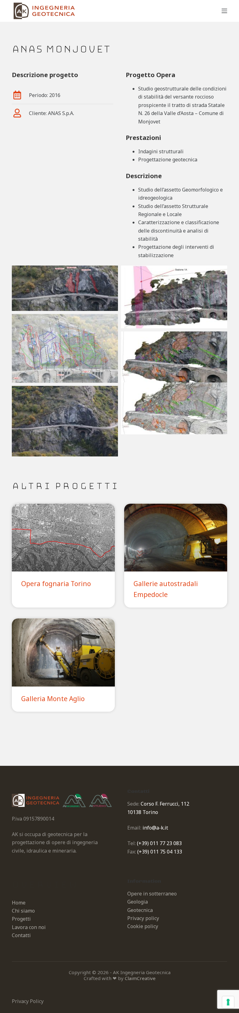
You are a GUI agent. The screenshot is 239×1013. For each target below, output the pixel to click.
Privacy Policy (28, 1001)
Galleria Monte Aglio (53, 698)
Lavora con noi (29, 927)
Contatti (21, 935)
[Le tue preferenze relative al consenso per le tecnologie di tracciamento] (228, 1002)
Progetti (21, 918)
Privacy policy (143, 918)
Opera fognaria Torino (56, 583)
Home (19, 902)
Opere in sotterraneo (152, 893)
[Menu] (224, 11)
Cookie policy (142, 926)
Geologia (137, 901)
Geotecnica (140, 910)
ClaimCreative (140, 978)
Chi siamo (23, 910)
